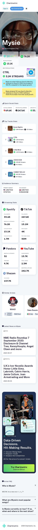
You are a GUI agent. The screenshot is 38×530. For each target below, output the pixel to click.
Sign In (5, 8)
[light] (26, 9)
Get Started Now (16, 8)
